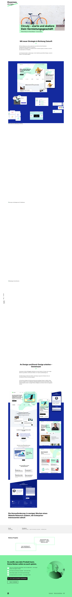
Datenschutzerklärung (58, 593)
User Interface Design (35, 529)
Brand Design (25, 529)
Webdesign (43, 529)
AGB (64, 593)
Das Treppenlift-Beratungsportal (26, 547)
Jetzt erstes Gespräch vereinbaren (18, 578)
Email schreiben (13, 582)
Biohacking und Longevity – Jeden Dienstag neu (44, 541)
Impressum (51, 593)
